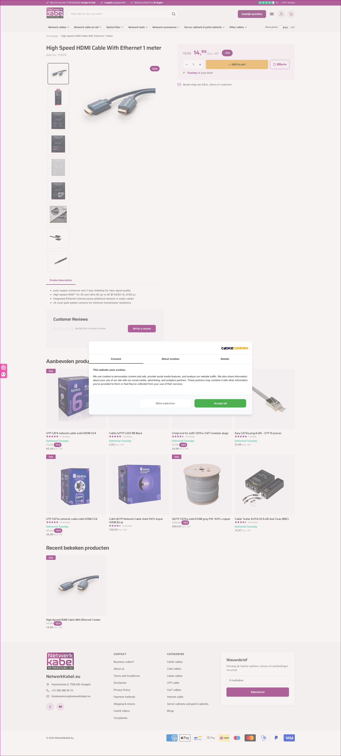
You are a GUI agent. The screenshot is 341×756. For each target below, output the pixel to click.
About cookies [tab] (170, 358)
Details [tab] (225, 358)
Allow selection (165, 403)
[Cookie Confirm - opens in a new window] (234, 348)
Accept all (220, 403)
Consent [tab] (116, 358)
